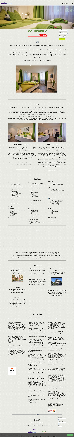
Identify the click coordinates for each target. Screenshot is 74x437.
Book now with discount (22, 169)
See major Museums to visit (17, 292)
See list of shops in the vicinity (37, 273)
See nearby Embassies (56, 295)
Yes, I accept (69, 435)
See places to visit (17, 273)
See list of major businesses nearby (37, 284)
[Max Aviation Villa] (31, 432)
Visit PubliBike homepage (17, 306)
